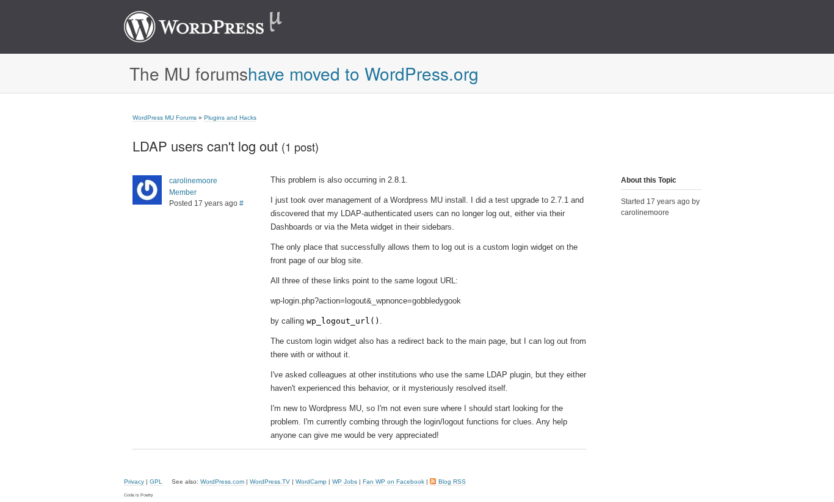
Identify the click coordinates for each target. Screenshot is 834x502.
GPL (156, 481)
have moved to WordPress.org (363, 73)
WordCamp (311, 481)
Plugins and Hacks (230, 117)
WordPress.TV (270, 481)
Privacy (134, 481)
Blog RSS (452, 481)
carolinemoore (193, 180)
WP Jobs (344, 481)
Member (183, 192)
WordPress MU (216, 27)
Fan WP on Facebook (393, 481)
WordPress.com (222, 481)
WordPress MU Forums (164, 117)
